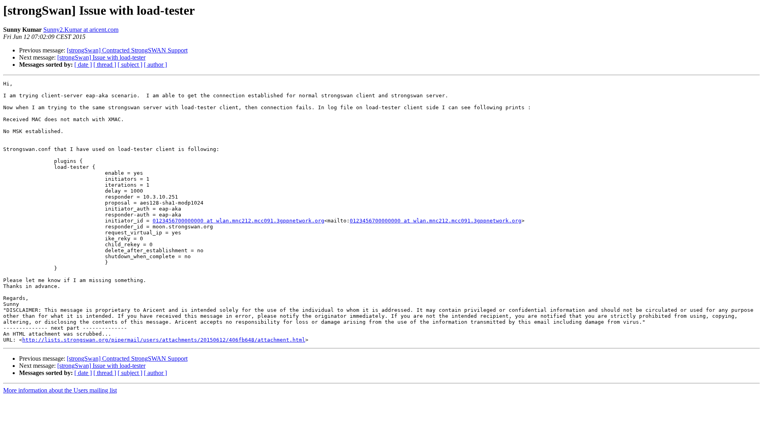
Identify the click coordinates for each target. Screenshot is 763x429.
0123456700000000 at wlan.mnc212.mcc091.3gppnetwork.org (238, 221)
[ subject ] (130, 64)
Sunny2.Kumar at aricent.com (80, 29)
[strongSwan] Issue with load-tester (101, 57)
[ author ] (155, 64)
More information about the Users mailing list (60, 390)
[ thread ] (104, 64)
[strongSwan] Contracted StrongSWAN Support (127, 50)
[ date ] (83, 64)
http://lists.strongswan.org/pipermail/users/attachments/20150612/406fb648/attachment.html (163, 340)
